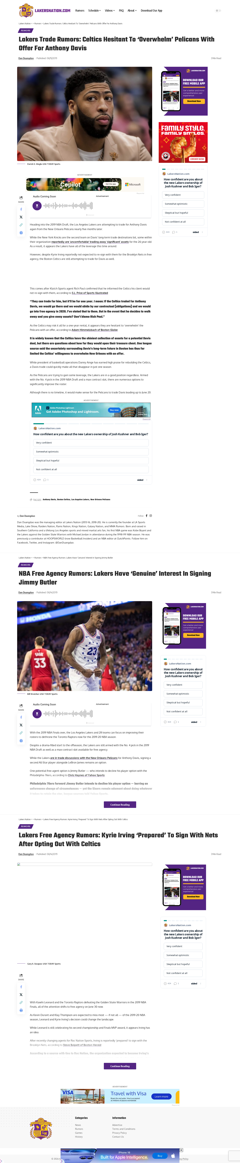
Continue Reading (120, 804)
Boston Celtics (63, 499)
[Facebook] (146, 516)
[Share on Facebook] (21, 209)
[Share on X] (21, 217)
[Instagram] (150, 516)
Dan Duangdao (26, 58)
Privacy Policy (182, 1158)
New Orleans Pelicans (100, 499)
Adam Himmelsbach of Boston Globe (95, 329)
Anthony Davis (49, 499)
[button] (21, 225)
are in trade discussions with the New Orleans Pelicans (84, 758)
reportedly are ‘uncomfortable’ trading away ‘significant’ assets (90, 241)
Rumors (25, 30)
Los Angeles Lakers (80, 499)
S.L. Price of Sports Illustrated (90, 293)
